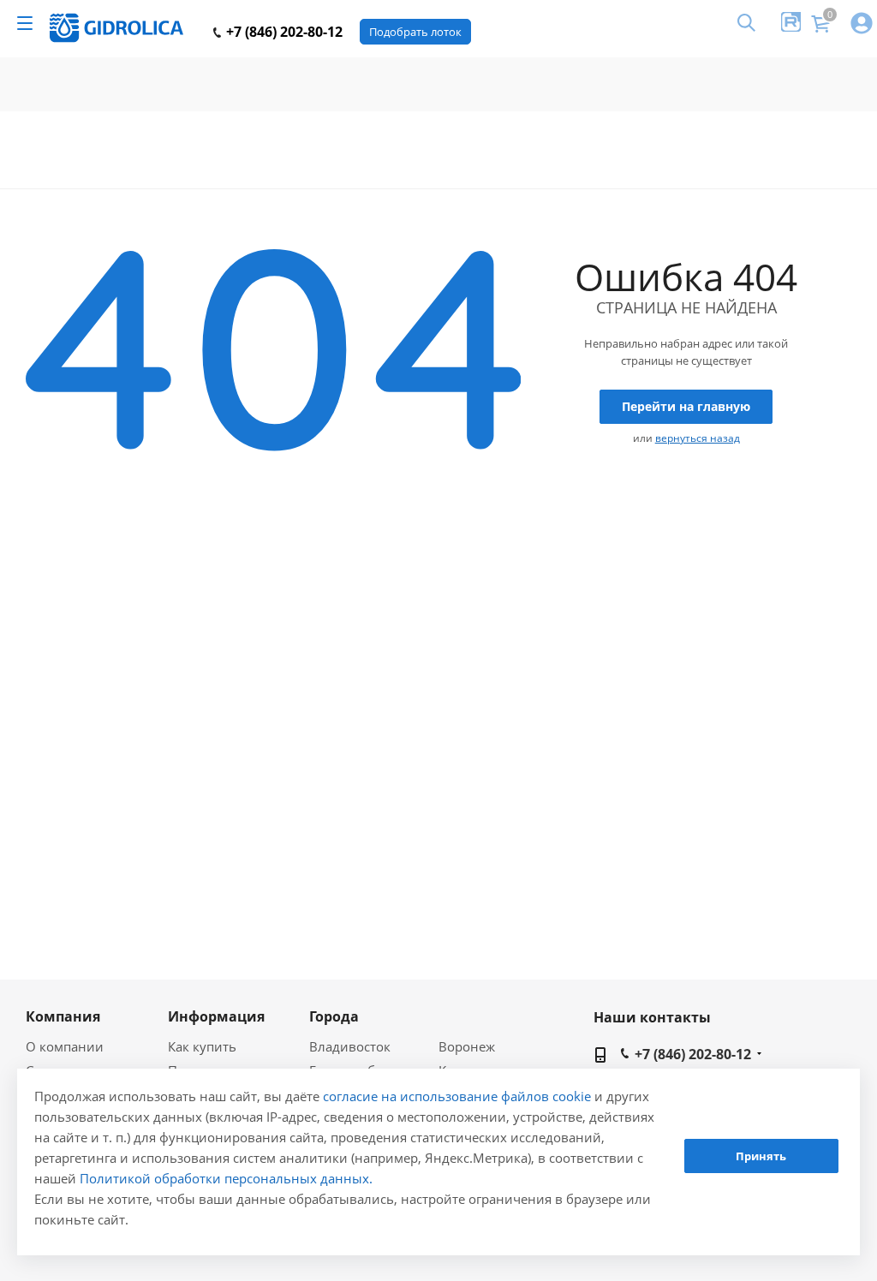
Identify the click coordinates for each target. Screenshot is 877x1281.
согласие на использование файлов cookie (457, 1096)
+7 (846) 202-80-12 (283, 32)
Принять (761, 1156)
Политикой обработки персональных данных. (226, 1178)
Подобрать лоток (415, 31)
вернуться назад (697, 438)
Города (334, 1016)
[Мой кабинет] (861, 24)
